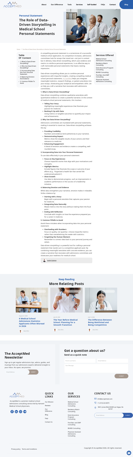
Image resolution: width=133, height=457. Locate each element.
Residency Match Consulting (102, 64)
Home (18, 49)
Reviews (47, 406)
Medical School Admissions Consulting (104, 60)
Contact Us (48, 422)
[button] (44, 4)
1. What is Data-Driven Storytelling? (27, 62)
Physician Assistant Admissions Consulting (104, 80)
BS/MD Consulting (102, 72)
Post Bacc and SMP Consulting (102, 76)
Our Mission (49, 402)
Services (79, 4)
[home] (12, 4)
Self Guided (91, 4)
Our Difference (57, 4)
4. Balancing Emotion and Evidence (27, 78)
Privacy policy (15, 449)
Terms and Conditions (29, 449)
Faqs (46, 418)
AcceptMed (67, 78)
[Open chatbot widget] (129, 453)
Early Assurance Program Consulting (104, 69)
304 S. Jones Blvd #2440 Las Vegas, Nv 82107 (110, 408)
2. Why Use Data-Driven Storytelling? (28, 67)
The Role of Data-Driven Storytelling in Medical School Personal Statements (44, 49)
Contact (112, 4)
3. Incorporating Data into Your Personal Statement (27, 72)
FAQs (103, 4)
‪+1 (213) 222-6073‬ (103, 403)
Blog (126, 4)
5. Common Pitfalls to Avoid (27, 82)
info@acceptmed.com (104, 399)
